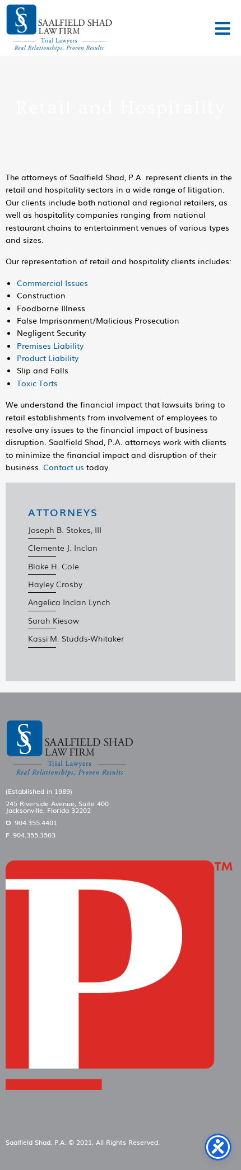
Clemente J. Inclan (63, 547)
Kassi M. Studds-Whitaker (76, 638)
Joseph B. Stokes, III (64, 529)
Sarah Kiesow (53, 620)
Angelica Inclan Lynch (69, 601)
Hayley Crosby (55, 583)
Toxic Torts (37, 383)
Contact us (63, 466)
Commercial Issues (52, 282)
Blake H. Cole (53, 566)
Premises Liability (50, 345)
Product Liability (47, 357)
